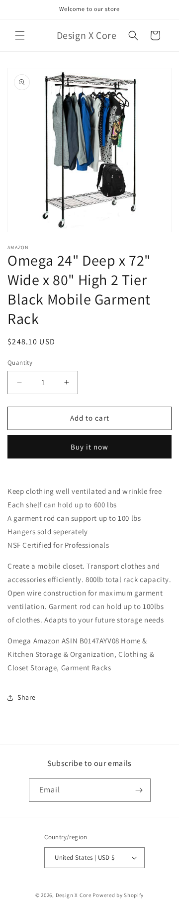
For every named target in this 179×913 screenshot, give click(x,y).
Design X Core (73, 895)
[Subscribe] (139, 790)
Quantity (19, 362)
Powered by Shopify (118, 895)
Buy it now (89, 447)
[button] (20, 35)
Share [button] (26, 697)
